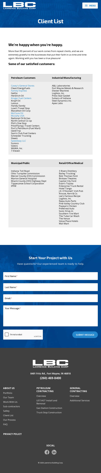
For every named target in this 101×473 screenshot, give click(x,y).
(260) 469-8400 (50, 378)
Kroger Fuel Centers (21, 98)
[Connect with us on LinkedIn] (54, 452)
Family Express (19, 90)
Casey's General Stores (22, 85)
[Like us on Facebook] (47, 452)
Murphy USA (17, 115)
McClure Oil (17, 113)
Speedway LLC (18, 140)
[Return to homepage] (19, 5)
